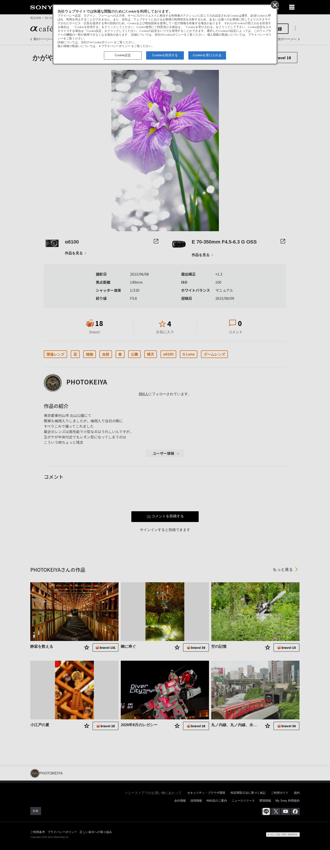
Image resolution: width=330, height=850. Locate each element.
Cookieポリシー (102, 42)
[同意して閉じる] (274, 5)
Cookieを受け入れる (207, 55)
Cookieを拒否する (165, 55)
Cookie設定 (123, 55)
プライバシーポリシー (115, 46)
